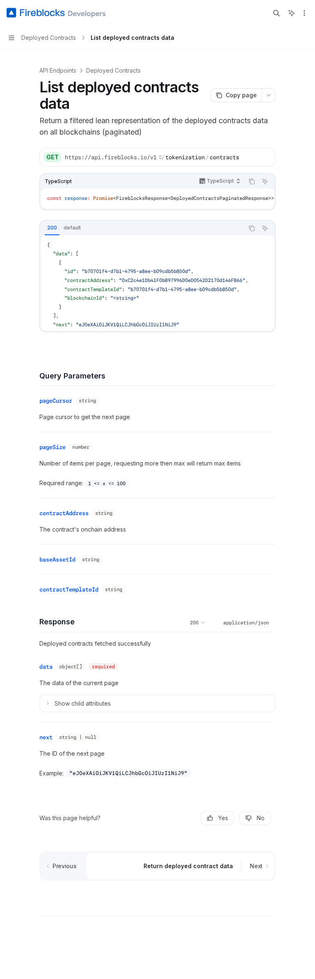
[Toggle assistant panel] (291, 13)
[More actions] (304, 13)
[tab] (52, 228)
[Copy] (266, 157)
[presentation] (157, 198)
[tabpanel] (157, 283)
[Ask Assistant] (265, 181)
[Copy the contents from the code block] (252, 181)
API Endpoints (57, 70)
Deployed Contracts (113, 70)
